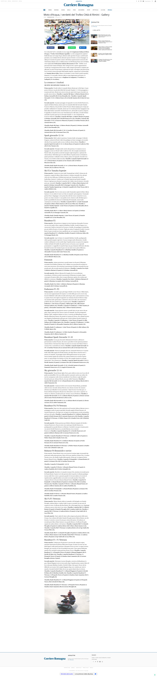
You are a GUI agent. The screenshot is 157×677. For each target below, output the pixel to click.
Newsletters (148, 1)
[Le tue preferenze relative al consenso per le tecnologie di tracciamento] (155, 675)
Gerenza (73, 667)
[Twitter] (138, 1)
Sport (45, 17)
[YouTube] (143, 1)
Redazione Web (50, 17)
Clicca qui (95, 26)
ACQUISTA (79, 1)
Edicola (91, 667)
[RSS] (102, 661)
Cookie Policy (79, 667)
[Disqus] (78, 633)
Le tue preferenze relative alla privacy (84, 674)
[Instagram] (141, 1)
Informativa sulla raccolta (67, 674)
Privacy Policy (86, 667)
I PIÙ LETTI (96, 30)
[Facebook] (136, 1)
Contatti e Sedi (67, 667)
